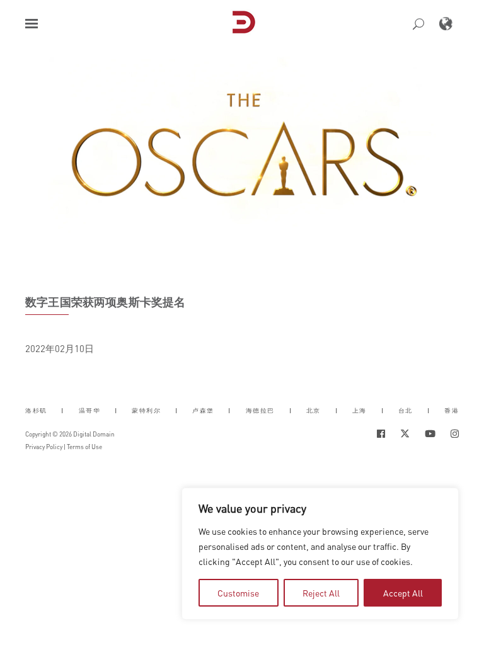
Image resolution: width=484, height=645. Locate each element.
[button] (31, 23)
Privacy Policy (43, 446)
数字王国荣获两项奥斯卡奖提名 (105, 301)
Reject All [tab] (321, 592)
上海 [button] (359, 410)
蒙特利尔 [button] (146, 410)
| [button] (62, 410)
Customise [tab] (238, 592)
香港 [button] (451, 410)
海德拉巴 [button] (260, 410)
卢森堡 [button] (203, 410)
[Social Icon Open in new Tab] (381, 434)
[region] (320, 554)
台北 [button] (405, 410)
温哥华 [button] (90, 410)
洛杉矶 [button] (36, 410)
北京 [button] (313, 410)
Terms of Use (84, 446)
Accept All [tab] (403, 592)
